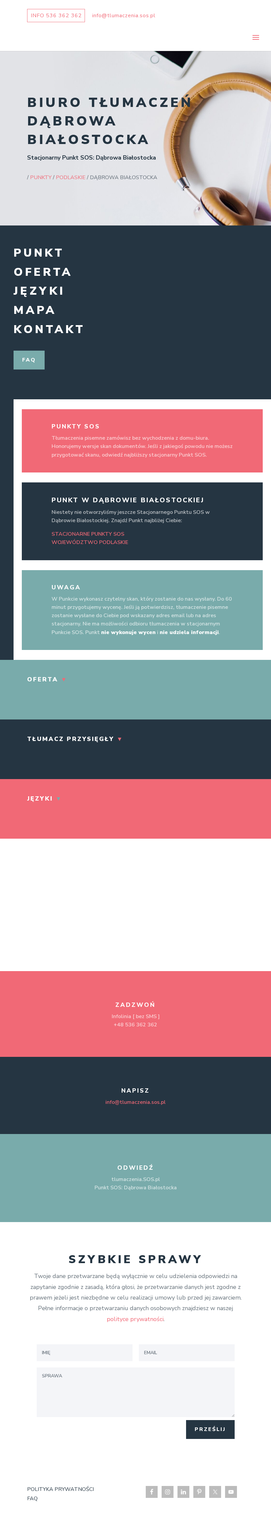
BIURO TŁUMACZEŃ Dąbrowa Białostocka (110, 121)
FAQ (32, 1498)
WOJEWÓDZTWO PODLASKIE (90, 542)
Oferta (43, 272)
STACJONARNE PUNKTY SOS (88, 534)
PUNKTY (41, 177)
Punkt (39, 253)
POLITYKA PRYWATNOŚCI (60, 1489)
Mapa (35, 310)
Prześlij (210, 1429)
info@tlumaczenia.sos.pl (135, 1102)
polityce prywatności (135, 1319)
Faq (29, 360)
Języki (39, 291)
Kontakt (49, 329)
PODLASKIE (71, 177)
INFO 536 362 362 (56, 15)
